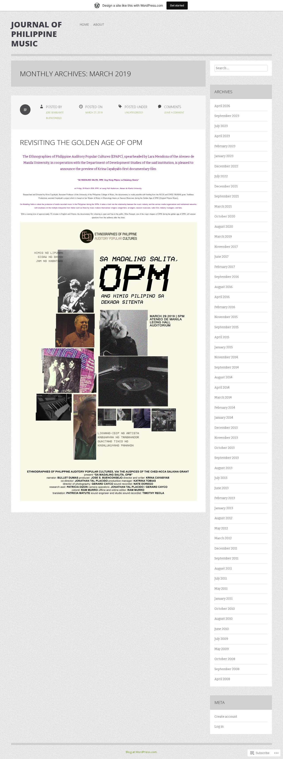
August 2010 (223, 619)
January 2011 (223, 599)
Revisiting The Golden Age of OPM (81, 142)
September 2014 (226, 367)
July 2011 (220, 578)
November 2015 (226, 317)
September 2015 (226, 327)
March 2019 (223, 236)
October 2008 (224, 659)
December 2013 (226, 428)
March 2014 (223, 397)
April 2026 (222, 106)
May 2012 (221, 528)
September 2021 (226, 196)
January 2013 (223, 508)
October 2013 (224, 448)
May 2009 (221, 649)
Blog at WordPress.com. (141, 752)
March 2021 (223, 206)
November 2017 (226, 247)
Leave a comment (174, 112)
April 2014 (221, 387)
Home (84, 24)
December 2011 (225, 548)
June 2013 (221, 488)
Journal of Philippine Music (36, 34)
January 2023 (223, 156)
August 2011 (223, 568)
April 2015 (221, 337)
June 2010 (221, 629)
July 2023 (221, 126)
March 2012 (223, 538)
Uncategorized (134, 112)
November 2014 (226, 357)
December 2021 (226, 186)
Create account (225, 717)
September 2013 (226, 458)
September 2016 (226, 277)
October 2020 (224, 216)
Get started (177, 5)
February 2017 (224, 267)
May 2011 (221, 589)
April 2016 (222, 297)
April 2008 (222, 679)
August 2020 (223, 227)
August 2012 (223, 518)
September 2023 (226, 116)
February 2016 (224, 307)
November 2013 (226, 438)
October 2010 (224, 609)
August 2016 (223, 287)
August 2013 (223, 468)
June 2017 (221, 257)
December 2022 (226, 166)
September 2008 (226, 669)
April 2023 (222, 136)
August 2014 (223, 377)
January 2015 (223, 347)
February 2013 (224, 498)
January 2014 (223, 418)
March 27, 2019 (94, 112)
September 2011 (226, 558)
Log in (219, 726)
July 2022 (221, 176)
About (98, 24)
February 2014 (224, 408)
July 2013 (220, 478)
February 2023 (224, 146)
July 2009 (221, 639)
